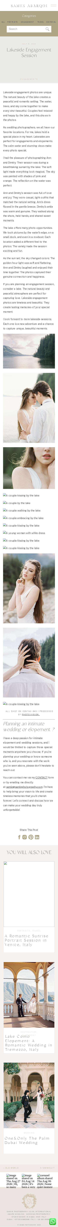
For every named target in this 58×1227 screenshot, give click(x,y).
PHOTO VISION (31, 714)
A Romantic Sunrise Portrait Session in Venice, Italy (27, 940)
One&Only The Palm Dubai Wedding (27, 1140)
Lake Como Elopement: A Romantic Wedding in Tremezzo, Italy (29, 1043)
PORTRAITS (23, 931)
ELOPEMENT (29, 1035)
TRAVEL (36, 931)
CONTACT (41, 777)
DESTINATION (29, 1032)
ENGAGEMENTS (29, 79)
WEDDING (29, 1133)
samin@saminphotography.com (24, 786)
